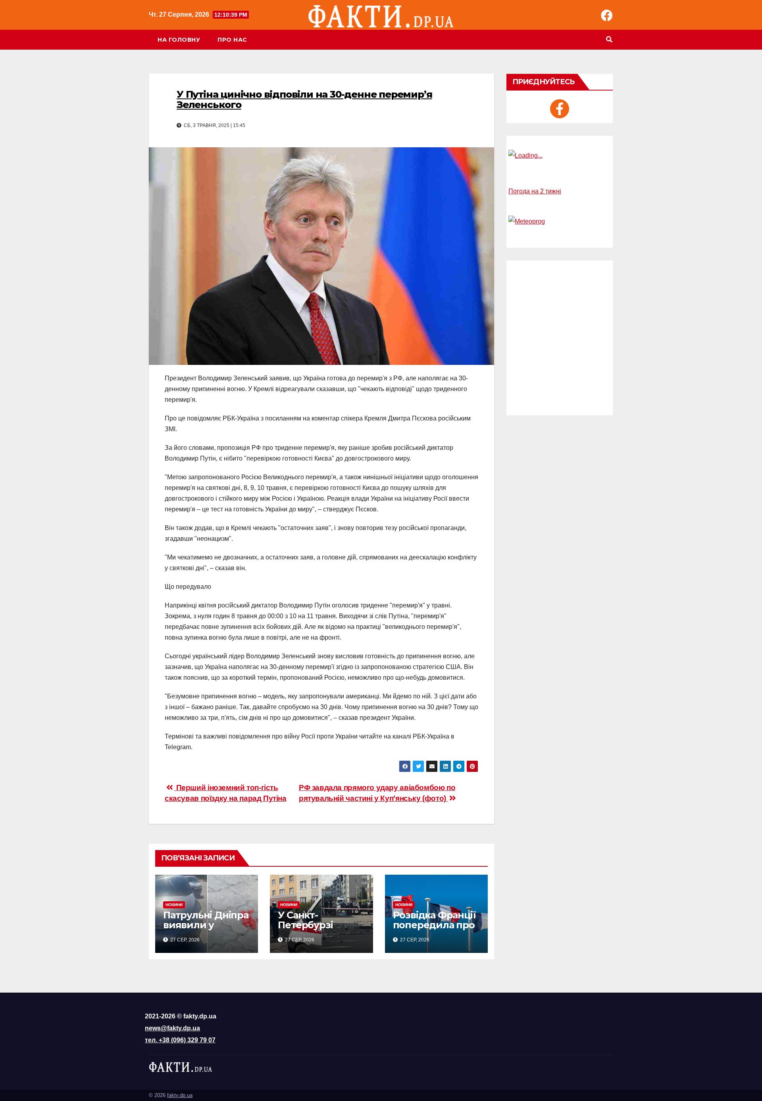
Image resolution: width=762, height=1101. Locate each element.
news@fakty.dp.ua (172, 1028)
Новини (174, 904)
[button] (609, 39)
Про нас (232, 39)
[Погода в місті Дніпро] (559, 156)
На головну (179, 39)
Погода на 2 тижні (534, 191)
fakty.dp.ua (179, 1095)
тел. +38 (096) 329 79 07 (180, 1040)
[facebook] (559, 108)
